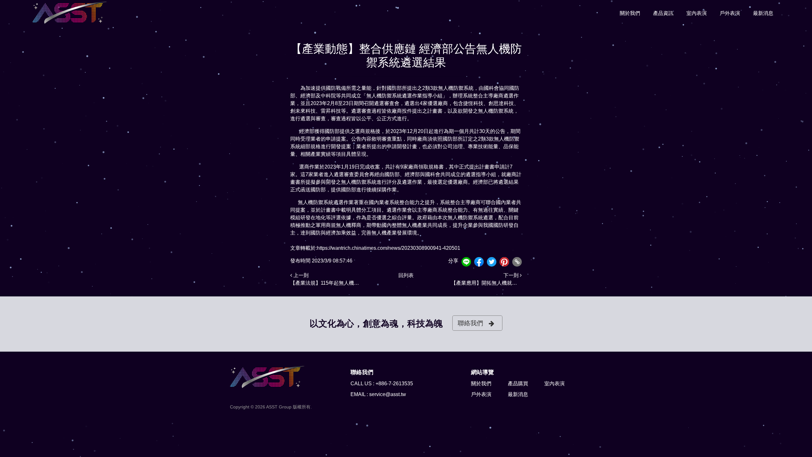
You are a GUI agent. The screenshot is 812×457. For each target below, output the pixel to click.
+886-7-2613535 (394, 383)
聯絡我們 (470, 323)
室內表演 (696, 13)
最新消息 (763, 13)
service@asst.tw (387, 394)
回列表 (406, 275)
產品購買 (518, 383)
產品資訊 (663, 13)
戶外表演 (730, 13)
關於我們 (630, 13)
